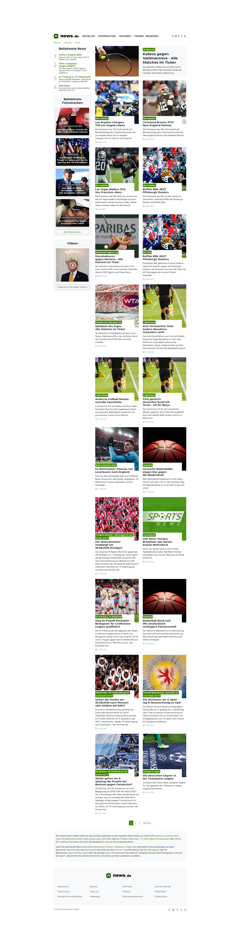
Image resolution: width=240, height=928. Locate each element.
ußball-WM (150, 835)
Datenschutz (64, 891)
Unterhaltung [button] (107, 36)
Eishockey (106, 838)
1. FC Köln (143, 838)
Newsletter (95, 855)
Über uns (94, 891)
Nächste (147, 823)
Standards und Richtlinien (70, 896)
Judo (98, 838)
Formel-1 (119, 849)
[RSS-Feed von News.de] (184, 35)
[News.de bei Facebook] (178, 35)
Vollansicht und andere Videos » (73, 287)
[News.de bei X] (181, 35)
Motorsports (90, 849)
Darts (108, 852)
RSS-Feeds (127, 886)
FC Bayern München (129, 838)
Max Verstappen (151, 849)
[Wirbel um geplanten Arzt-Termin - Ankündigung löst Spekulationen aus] (72, 265)
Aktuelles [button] (88, 36)
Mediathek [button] (152, 36)
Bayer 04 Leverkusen (160, 838)
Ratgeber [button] (125, 36)
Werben (94, 886)
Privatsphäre (161, 896)
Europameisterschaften (102, 846)
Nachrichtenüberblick (132, 896)
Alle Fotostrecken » (73, 232)
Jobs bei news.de (163, 886)
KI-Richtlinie (160, 891)
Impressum (63, 886)
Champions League (123, 846)
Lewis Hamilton (75, 852)
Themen (139, 36)
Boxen (93, 838)
